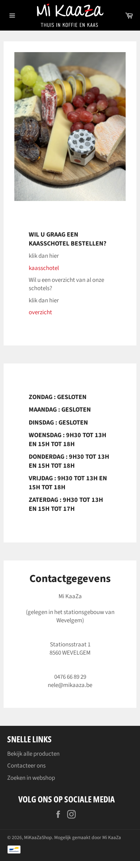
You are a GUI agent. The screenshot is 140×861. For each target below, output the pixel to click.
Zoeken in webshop (31, 778)
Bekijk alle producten (33, 754)
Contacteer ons (26, 765)
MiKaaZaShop (38, 837)
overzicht (40, 312)
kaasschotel (44, 268)
